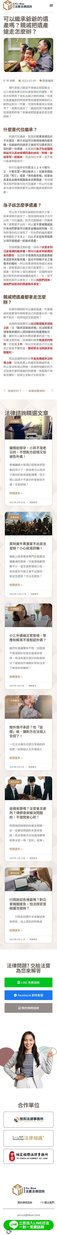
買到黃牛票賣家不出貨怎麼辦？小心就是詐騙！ (27, 545)
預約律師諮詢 (24, 1202)
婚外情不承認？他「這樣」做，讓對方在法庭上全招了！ (27, 731)
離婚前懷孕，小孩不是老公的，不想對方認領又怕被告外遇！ (27, 452)
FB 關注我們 (47, 1202)
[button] (51, 5)
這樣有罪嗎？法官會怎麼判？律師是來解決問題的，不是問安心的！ (27, 812)
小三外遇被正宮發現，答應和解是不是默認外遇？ (27, 637)
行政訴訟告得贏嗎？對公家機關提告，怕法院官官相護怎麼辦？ (27, 903)
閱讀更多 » (15, 493)
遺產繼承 (47, 80)
